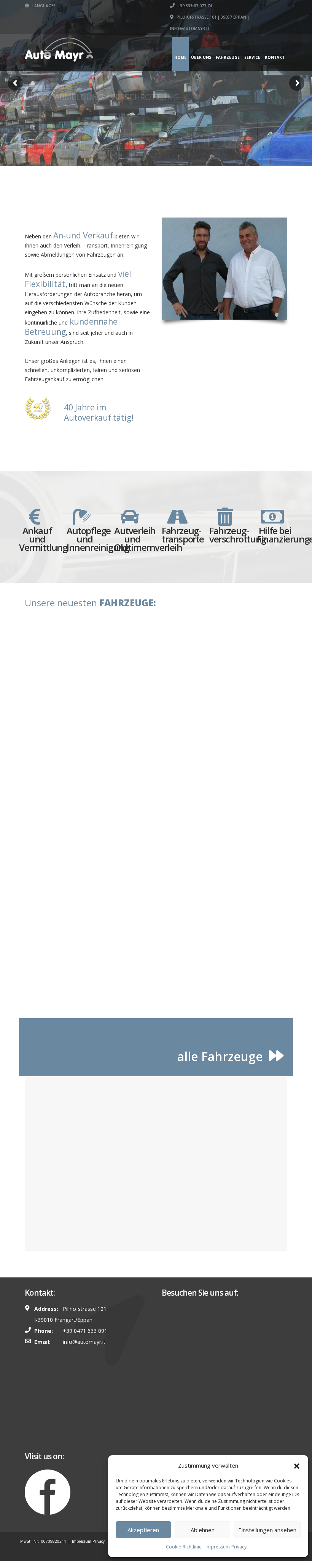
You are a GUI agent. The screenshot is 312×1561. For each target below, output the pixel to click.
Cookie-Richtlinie (184, 1547)
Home (180, 57)
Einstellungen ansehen (267, 1530)
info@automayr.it (84, 1341)
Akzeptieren (143, 1530)
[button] (297, 1465)
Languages (43, 5)
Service (252, 57)
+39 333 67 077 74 (194, 5)
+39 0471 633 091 (85, 1330)
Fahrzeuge (228, 57)
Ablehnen (203, 1530)
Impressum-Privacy (226, 1547)
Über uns (201, 57)
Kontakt (275, 57)
